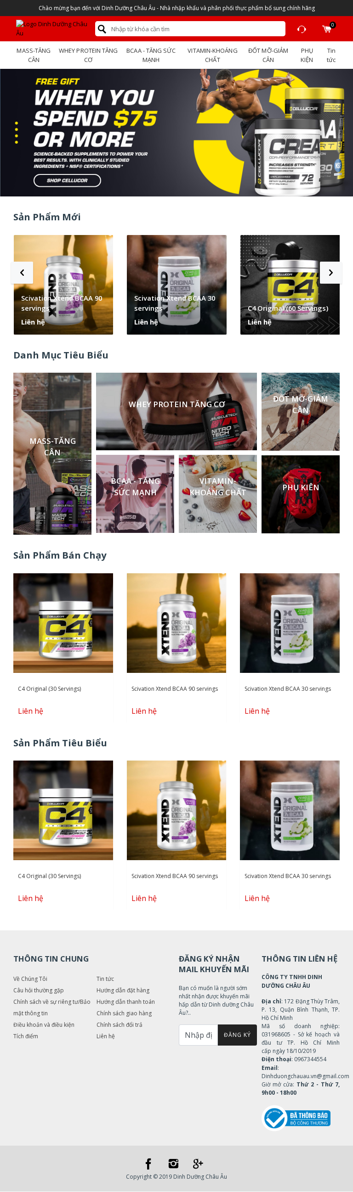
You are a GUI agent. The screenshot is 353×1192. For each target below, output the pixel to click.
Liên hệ (106, 1036)
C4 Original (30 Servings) (49, 689)
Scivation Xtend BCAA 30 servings (174, 303)
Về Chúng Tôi (30, 979)
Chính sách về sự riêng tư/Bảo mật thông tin (52, 1007)
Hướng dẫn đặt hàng (123, 990)
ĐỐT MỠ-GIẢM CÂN (268, 55)
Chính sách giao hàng (124, 1013)
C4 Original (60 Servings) (288, 308)
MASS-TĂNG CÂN (34, 55)
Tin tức (331, 55)
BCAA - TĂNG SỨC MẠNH (150, 55)
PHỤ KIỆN (307, 55)
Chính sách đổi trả (119, 1025)
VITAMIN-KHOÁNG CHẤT (212, 55)
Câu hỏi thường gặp (38, 990)
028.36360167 (302, 28)
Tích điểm (25, 1036)
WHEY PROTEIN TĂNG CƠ (88, 55)
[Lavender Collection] (176, 132)
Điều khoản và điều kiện (43, 1025)
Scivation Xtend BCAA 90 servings (61, 303)
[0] (326, 29)
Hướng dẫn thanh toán (126, 1002)
